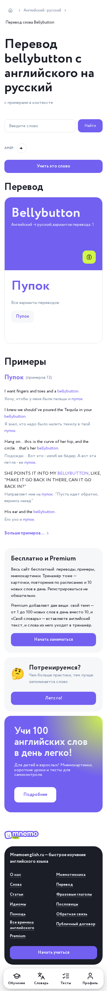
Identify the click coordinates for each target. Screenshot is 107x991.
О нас (15, 875)
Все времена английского (22, 925)
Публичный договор (75, 924)
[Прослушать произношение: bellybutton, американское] (22, 148)
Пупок (28, 377)
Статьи (16, 895)
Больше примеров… (24, 533)
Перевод (64, 885)
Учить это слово (53, 166)
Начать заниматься (53, 639)
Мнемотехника (71, 875)
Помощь (18, 914)
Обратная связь (71, 914)
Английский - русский (42, 10)
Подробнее (35, 794)
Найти (90, 126)
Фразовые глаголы (74, 895)
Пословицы (67, 904)
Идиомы (18, 904)
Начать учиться (53, 952)
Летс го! (53, 698)
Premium (18, 936)
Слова (16, 885)
